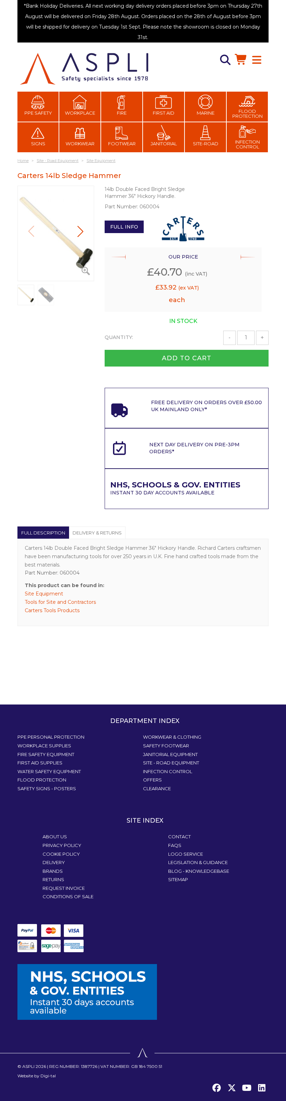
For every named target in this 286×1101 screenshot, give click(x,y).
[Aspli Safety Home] (84, 68)
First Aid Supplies (39, 762)
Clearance (157, 788)
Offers (152, 780)
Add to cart (186, 358)
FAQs (174, 845)
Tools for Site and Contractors (60, 602)
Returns (53, 879)
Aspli (28, 1066)
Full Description (43, 533)
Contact (179, 836)
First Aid (163, 113)
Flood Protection (247, 113)
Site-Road (205, 143)
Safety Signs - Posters (46, 788)
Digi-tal (48, 1075)
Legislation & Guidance (198, 862)
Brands (53, 871)
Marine (205, 113)
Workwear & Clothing (172, 737)
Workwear (80, 143)
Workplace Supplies (44, 745)
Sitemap (178, 879)
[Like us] (217, 1088)
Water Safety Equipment (49, 771)
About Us (55, 836)
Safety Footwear (166, 745)
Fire (122, 113)
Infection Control (247, 144)
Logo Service (185, 854)
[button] (80, 231)
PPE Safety (38, 113)
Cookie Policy (61, 854)
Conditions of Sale (68, 896)
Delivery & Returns (97, 533)
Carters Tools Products (52, 610)
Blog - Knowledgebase (198, 871)
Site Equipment (44, 594)
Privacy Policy (62, 845)
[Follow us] (232, 1088)
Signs (38, 143)
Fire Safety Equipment (45, 754)
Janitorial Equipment (170, 754)
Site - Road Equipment (171, 762)
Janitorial (164, 143)
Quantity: (119, 337)
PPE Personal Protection (50, 737)
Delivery (54, 862)
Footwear (122, 143)
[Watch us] (247, 1088)
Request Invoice (64, 888)
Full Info (124, 227)
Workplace (80, 113)
